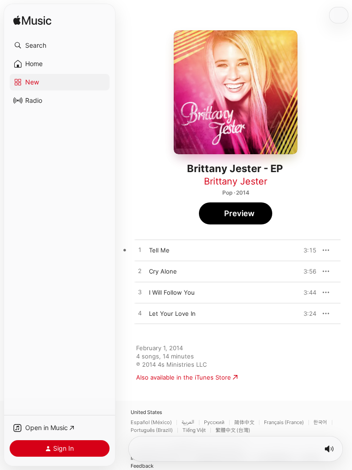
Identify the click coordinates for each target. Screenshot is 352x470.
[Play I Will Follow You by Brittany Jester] (140, 292)
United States (146, 412)
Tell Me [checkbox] (159, 250)
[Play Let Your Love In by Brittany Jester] (140, 313)
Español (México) (151, 422)
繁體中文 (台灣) (232, 430)
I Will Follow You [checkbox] (172, 292)
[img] (32, 21)
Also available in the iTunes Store (183, 377)
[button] (59, 45)
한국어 (320, 422)
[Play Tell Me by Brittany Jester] (140, 250)
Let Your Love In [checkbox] (172, 313)
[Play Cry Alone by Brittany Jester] (140, 271)
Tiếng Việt (194, 430)
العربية (188, 422)
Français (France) (284, 422)
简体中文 (244, 422)
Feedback (142, 466)
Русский (214, 422)
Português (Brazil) (152, 430)
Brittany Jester (235, 181)
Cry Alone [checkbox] (163, 271)
